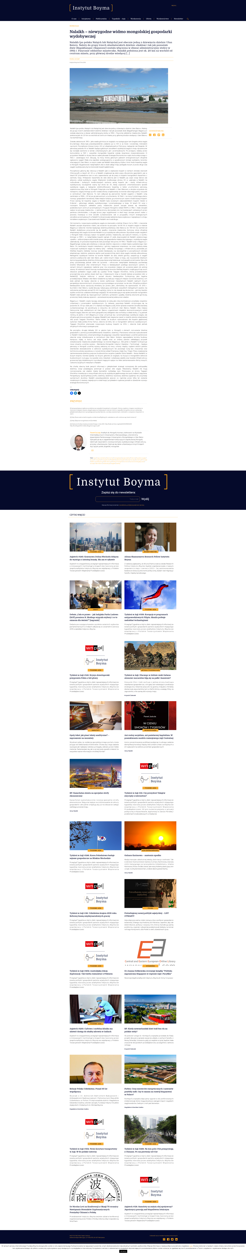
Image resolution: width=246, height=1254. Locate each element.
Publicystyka (101, 19)
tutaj (190, 1246)
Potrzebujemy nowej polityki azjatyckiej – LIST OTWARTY (146, 914)
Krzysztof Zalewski (130, 695)
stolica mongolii (117, 461)
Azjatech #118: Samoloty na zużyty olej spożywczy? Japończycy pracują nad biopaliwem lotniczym (148, 1208)
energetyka (117, 458)
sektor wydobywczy (97, 461)
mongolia (98, 460)
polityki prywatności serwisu (135, 505)
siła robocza (108, 461)
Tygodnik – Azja (118, 19)
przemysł (139, 460)
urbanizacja (106, 463)
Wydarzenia (136, 19)
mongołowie (106, 460)
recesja (145, 460)
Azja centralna (101, 458)
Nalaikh (113, 460)
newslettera (122, 505)
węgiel (113, 463)
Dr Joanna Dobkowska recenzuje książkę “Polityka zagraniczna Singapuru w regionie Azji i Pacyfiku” (148, 972)
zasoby (118, 463)
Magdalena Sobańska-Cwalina (79, 1109)
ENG (175, 5)
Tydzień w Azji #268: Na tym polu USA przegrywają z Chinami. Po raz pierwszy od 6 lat (148, 1150)
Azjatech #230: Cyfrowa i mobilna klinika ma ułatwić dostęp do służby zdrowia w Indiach (91, 1030)
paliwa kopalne (120, 460)
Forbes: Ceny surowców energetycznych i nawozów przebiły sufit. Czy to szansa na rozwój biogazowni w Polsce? (148, 1092)
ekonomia (110, 458)
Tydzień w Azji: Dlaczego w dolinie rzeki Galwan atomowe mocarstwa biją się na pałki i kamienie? (147, 676)
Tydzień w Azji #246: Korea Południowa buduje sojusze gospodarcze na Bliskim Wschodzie (92, 856)
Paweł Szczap (75, 59)
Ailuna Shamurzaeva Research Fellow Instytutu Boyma (146, 558)
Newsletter (178, 19)
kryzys (92, 460)
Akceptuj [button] (123, 1251)
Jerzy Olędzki (128, 751)
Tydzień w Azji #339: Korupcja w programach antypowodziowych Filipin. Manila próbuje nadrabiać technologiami (146, 617)
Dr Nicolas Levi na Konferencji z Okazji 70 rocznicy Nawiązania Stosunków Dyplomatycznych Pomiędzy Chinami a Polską (94, 1210)
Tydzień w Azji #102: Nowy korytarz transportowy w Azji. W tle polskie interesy (93, 1150)
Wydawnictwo (163, 19)
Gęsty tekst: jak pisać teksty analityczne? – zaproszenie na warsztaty (89, 736)
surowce (126, 461)
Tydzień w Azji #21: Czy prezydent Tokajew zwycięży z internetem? (144, 794)
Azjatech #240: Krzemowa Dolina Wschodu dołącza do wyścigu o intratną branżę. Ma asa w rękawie (94, 558)
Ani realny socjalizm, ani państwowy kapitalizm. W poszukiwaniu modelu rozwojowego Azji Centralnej (148, 736)
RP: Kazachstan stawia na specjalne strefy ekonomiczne (89, 794)
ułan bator (98, 463)
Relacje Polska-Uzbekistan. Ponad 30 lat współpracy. (88, 1090)
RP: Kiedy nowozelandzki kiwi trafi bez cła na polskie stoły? (145, 1030)
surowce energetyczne (137, 461)
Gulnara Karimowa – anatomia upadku (142, 855)
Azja (94, 458)
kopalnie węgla (141, 458)
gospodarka (126, 458)
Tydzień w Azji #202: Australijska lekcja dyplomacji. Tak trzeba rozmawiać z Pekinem (91, 972)
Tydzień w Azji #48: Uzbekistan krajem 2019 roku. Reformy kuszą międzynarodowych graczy (93, 914)
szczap (92, 463)
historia (133, 458)
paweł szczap (130, 460)
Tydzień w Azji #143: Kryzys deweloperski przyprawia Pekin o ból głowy (90, 676)
